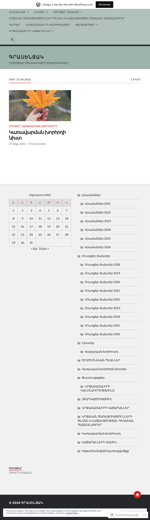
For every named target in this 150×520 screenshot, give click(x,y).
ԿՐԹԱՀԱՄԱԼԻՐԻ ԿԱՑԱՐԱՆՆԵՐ (30, 30)
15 (13, 226)
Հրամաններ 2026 (98, 247)
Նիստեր (14, 126)
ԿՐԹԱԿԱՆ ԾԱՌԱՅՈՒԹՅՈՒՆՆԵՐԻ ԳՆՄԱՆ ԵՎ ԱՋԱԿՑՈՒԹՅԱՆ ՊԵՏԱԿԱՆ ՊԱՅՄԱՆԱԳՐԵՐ (67, 18)
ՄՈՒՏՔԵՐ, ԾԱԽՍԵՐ (66, 12)
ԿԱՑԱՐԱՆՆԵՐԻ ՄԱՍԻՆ (99, 442)
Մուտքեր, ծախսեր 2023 (102, 308)
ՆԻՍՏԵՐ (39, 12)
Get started (104, 4)
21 (66, 226)
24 (31, 234)
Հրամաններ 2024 (98, 229)
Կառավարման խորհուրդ (39, 126)
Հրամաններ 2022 (98, 212)
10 (31, 218)
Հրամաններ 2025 (98, 238)
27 (57, 234)
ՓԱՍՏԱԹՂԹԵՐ (85, 24)
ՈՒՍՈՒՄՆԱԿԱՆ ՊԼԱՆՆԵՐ (101, 360)
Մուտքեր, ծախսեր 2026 (102, 334)
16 (22, 226)
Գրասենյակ (26, 56)
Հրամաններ (91, 195)
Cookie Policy (71, 513)
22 (13, 234)
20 (57, 226)
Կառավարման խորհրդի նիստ (37, 135)
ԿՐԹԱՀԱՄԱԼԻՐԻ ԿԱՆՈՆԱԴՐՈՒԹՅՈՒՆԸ (97, 388)
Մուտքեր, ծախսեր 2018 (102, 264)
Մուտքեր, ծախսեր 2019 (102, 273)
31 (31, 242)
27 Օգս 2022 (17, 143)
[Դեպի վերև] (137, 494)
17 (31, 226)
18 (40, 226)
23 (22, 234)
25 (40, 234)
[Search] (12, 39)
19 (48, 226)
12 (48, 218)
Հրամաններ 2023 (98, 221)
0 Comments (37, 143)
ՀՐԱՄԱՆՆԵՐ (17, 12)
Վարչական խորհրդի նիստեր (104, 369)
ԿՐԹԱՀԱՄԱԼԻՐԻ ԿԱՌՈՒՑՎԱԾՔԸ (48, 24)
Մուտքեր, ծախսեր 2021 (102, 290)
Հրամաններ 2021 (98, 203)
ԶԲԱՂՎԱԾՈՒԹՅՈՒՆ (97, 399)
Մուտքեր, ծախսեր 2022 (102, 299)
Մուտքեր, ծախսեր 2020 (102, 282)
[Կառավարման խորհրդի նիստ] (40, 105)
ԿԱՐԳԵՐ (14, 24)
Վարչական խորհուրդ (101, 351)
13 (57, 218)
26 (48, 234)
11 (40, 218)
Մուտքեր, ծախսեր (96, 256)
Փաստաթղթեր (93, 377)
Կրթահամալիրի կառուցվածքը (105, 450)
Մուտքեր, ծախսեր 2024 (102, 316)
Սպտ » (44, 248)
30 (22, 242)
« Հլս (34, 248)
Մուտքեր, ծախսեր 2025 (102, 325)
